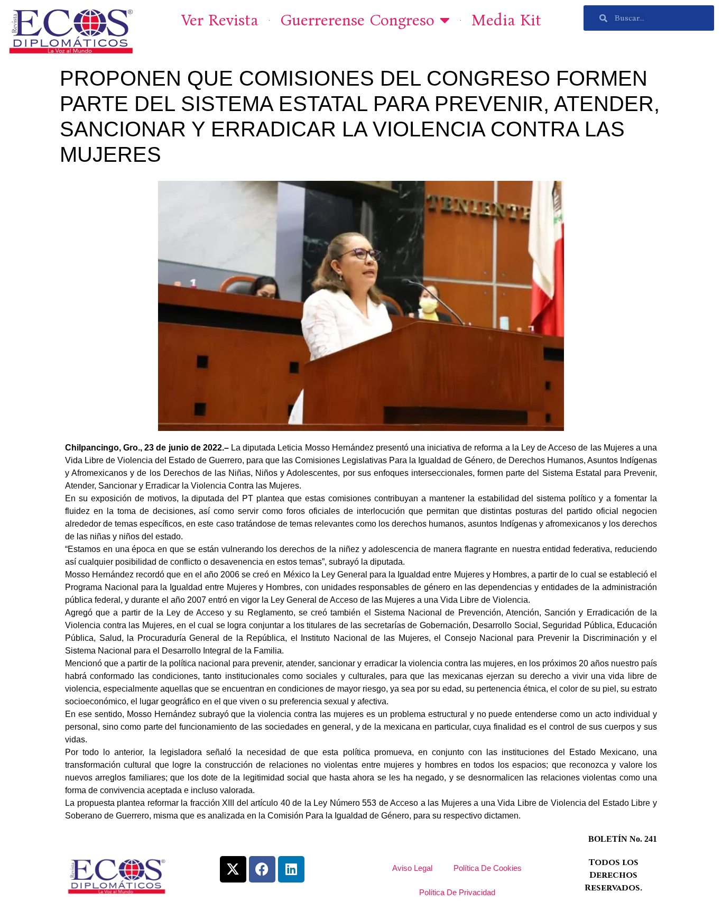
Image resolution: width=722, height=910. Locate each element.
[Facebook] (262, 869)
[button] (699, 15)
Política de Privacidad (457, 892)
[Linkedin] (291, 869)
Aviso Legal (412, 867)
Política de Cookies (487, 867)
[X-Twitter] (233, 869)
